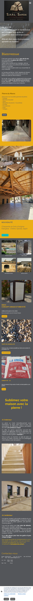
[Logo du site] (16, 11)
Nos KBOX (4, 316)
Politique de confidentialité (9, 593)
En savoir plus (5, 235)
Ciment (3, 389)
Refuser (12, 599)
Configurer (6, 595)
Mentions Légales (22, 593)
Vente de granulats (6, 352)
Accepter (6, 599)
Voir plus (4, 114)
